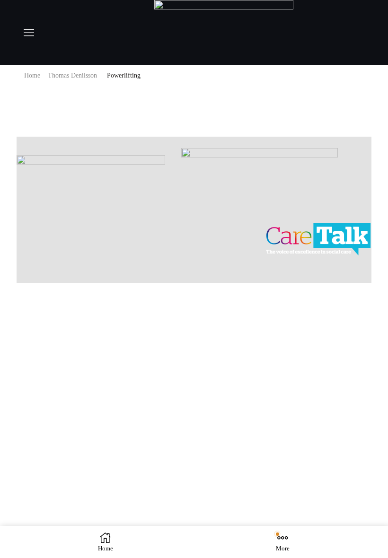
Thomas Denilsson (72, 75)
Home (32, 75)
